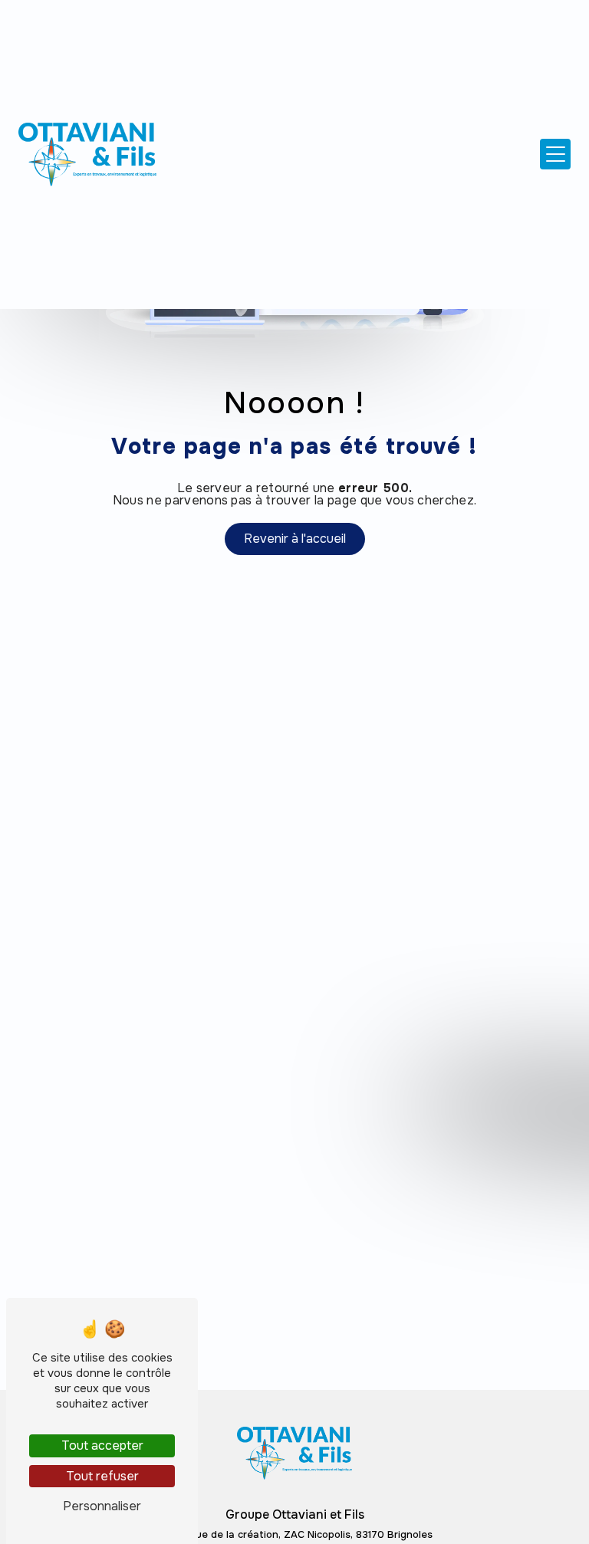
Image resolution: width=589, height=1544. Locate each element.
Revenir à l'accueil (295, 539)
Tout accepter (102, 1445)
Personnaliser (102, 1506)
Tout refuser (102, 1476)
